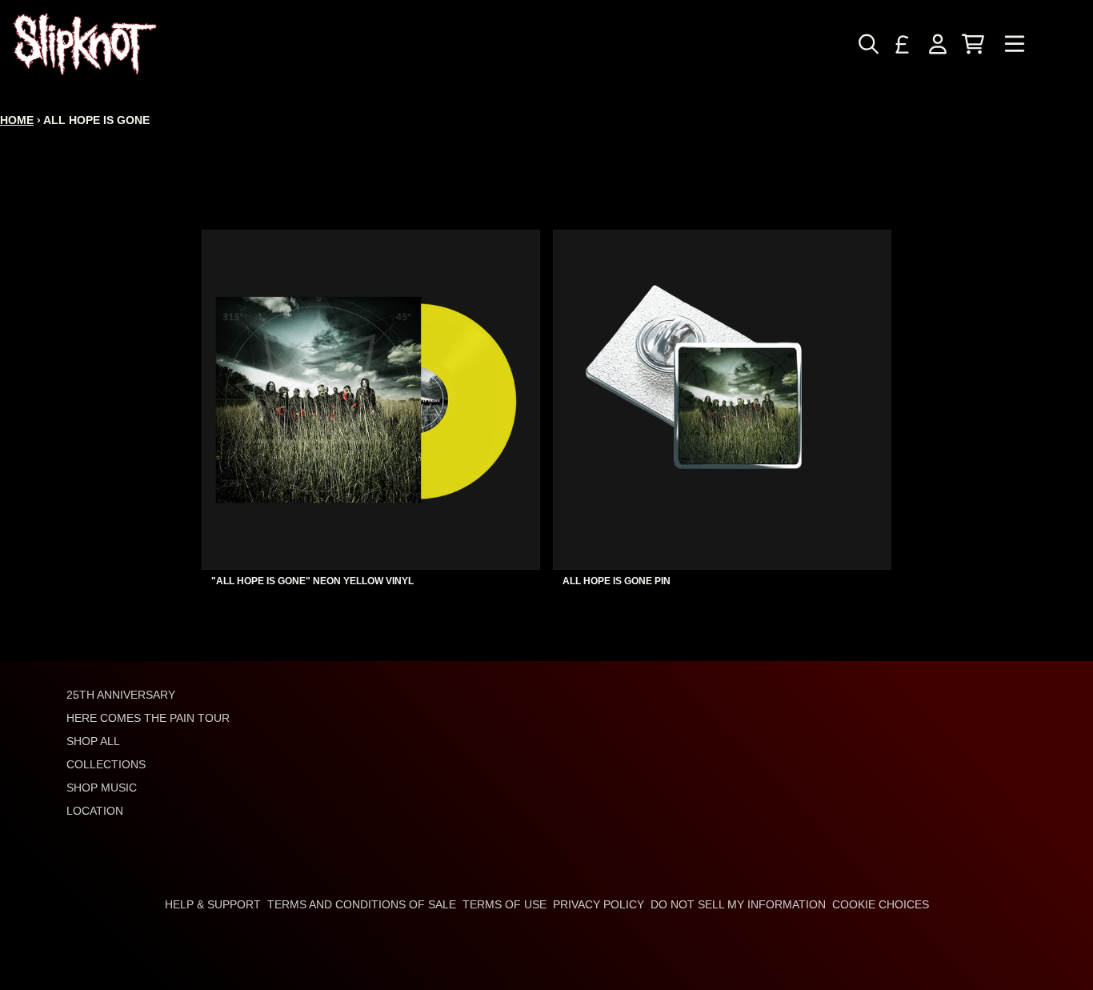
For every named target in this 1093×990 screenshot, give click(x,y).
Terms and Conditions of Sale (361, 904)
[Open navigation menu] (1014, 44)
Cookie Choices (880, 904)
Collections (106, 764)
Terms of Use (504, 904)
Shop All (93, 741)
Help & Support (213, 904)
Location (94, 810)
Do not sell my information (738, 904)
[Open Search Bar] (867, 44)
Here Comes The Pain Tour (148, 717)
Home (17, 120)
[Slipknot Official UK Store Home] (85, 44)
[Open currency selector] (902, 44)
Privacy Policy (598, 904)
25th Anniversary (120, 694)
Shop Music (101, 787)
